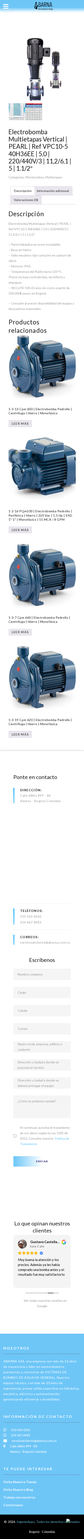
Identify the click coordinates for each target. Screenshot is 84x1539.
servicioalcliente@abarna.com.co (45, 942)
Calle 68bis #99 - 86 (35, 795)
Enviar (42, 1161)
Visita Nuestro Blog (18, 1489)
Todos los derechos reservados (58, 1522)
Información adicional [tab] (53, 191)
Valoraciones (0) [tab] (26, 200)
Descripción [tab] (23, 191)
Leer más (20, 423)
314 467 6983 (30, 922)
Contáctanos (13, 1505)
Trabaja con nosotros (19, 1497)
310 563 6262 (30, 916)
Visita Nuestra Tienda (20, 1482)
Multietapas (53, 177)
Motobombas (35, 177)
